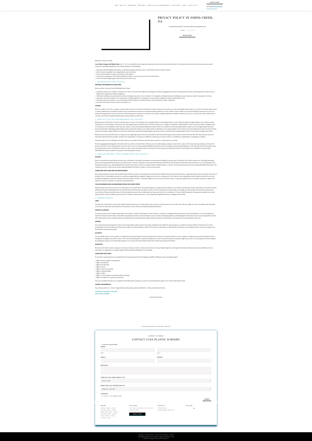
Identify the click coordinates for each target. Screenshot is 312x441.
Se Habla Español (212, 9)
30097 (107, 293)
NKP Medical (164, 438)
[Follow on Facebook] (187, 408)
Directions (137, 414)
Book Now (214, 2)
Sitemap (141, 435)
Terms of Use (117, 396)
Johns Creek (99, 293)
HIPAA (172, 435)
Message (105, 365)
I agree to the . (112, 396)
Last (158, 353)
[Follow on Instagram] (190, 408)
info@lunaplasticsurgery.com (166, 410)
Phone (160, 357)
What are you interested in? (113, 385)
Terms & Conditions (162, 435)
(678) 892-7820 (162, 408)
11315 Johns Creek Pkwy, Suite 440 (106, 291)
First (102, 353)
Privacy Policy (149, 435)
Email (104, 357)
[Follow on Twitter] (194, 408)
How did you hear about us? (113, 377)
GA (104, 293)
